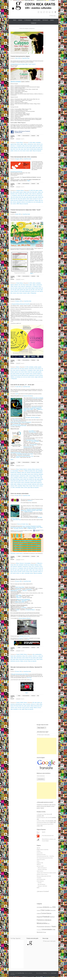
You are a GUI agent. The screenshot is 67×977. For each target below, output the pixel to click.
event (38, 145)
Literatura (18, 190)
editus (25, 195)
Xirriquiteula (24, 600)
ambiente (16, 284)
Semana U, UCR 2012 (42, 886)
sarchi (38, 484)
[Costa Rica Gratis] (33, 5)
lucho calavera (23, 198)
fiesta (40, 288)
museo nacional (17, 482)
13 (29, 190)
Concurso (52, 910)
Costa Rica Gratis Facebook (38, 12)
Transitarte (39, 877)
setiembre (19, 202)
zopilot (23, 709)
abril (36, 470)
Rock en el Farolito (16, 424)
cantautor (26, 368)
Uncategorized (39, 929)
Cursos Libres (36, 20)
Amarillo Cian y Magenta (35, 408)
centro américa (38, 368)
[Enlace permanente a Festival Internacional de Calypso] (27, 43)
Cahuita (18, 144)
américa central (14, 368)
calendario (41, 474)
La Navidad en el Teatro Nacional (44, 814)
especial (34, 145)
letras (12, 198)
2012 (34, 470)
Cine (42, 910)
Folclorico (25, 469)
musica (27, 149)
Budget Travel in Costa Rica (42, 849)
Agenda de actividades (16, 81)
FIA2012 (21, 654)
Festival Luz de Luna (27, 447)
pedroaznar (13, 661)
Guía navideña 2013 (41, 879)
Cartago (34, 475)
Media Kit (39, 864)
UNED (17, 203)
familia (12, 147)
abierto (34, 142)
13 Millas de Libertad (28, 511)
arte (19, 284)
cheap (40, 475)
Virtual (44, 932)
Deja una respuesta (37, 150)
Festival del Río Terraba (15, 452)
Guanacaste (13, 480)
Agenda (20, 20)
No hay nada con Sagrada (37, 397)
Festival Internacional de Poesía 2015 (44, 824)
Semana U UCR (40, 866)
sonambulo (20, 485)
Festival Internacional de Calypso (20, 56)
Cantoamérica (29, 589)
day (26, 145)
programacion (39, 149)
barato (15, 474)
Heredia (39, 197)
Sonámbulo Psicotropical (31, 526)
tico (18, 150)
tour (26, 376)
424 (34, 190)
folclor (22, 147)
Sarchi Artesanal (32, 432)
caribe (12, 286)
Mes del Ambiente (41, 884)
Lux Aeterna (24, 607)
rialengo (36, 200)
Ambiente (46, 907)
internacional (21, 659)
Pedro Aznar (19, 597)
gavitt (27, 147)
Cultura (39, 913)
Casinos (38, 910)
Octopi (28, 409)
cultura (23, 145)
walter (31, 150)
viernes (25, 487)
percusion (16, 200)
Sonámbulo (34, 407)
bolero (36, 192)
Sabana (21, 661)
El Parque (18, 479)
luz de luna (32, 480)
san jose (37, 375)
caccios (31, 474)
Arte (54, 907)
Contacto (39, 851)
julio (31, 289)
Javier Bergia (18, 595)
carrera (30, 475)
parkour (35, 482)
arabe (23, 472)
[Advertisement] (46, 746)
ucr (11, 487)
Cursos (43, 913)
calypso (25, 144)
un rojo (19, 709)
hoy (41, 147)
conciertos (20, 477)
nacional (31, 149)
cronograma (19, 145)
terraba (30, 485)
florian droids (18, 705)
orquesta (39, 373)
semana (15, 150)
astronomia (33, 472)
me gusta (20, 638)
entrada (30, 145)
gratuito (33, 147)
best (31, 192)
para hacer (26, 375)
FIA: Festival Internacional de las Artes (45, 857)
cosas (35, 144)
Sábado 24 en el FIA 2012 (18, 579)
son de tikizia (28, 202)
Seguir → (29, 180)
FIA (29, 657)
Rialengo (37, 417)
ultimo (13, 487)
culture (37, 370)
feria (14, 197)
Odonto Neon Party (17, 419)
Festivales (45, 20)
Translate (33, 23)
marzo (34, 659)
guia (36, 147)
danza (39, 477)
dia (28, 145)
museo (12, 482)
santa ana (34, 484)
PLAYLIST (16, 530)
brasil (29, 474)
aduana (14, 192)
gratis (30, 147)
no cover (39, 198)
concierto (26, 193)
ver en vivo (29, 677)
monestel (27, 373)
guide (39, 147)
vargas (36, 376)
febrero (25, 371)
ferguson (15, 147)
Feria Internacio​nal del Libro (16, 171)
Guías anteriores (40, 881)
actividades (38, 142)
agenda (12, 144)
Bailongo (36, 564)
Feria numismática (35, 441)
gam (25, 197)
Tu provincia (27, 20)
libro (16, 198)
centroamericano (18, 704)
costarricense (39, 193)
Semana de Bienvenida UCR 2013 (44, 876)
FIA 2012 (39, 882)
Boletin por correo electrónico (43, 773)
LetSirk (26, 480)
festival (19, 147)
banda (28, 192)
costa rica (38, 144)
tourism (24, 150)
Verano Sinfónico (15, 299)
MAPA (38, 887)
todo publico (38, 202)
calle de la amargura (15, 475)
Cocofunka (39, 407)
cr (15, 145)
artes (33, 654)
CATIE (37, 475)
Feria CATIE (31, 430)
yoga (29, 487)
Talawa (31, 409)
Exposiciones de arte (41, 854)
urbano (22, 487)
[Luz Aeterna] (26, 607)
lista (19, 149)
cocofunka (15, 477)
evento (41, 145)
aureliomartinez (38, 654)
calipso (21, 144)
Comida (47, 910)
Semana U (38, 469)
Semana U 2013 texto (42, 869)
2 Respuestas (33, 293)
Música (21, 142)
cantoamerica (30, 144)
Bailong (37, 472)
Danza (17, 469)
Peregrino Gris (22, 200)
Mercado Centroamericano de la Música (20, 674)
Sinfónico (12, 376)
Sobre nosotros (40, 871)
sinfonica (23, 202)
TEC (32, 456)
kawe (12, 149)
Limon (17, 149)
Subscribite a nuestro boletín (16, 553)
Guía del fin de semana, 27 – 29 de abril (22, 384)
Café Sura (32, 417)
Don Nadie (28, 417)
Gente (38, 861)
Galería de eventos (41, 859)
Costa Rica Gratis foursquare (50, 12)
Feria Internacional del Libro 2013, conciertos (24, 157)
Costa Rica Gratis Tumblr (52, 12)
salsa (39, 200)
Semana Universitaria (28, 395)
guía (28, 639)
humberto (18, 373)
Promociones (40, 926)
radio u (15, 484)
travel (18, 293)
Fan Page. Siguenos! (15, 938)
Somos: (52, 20)
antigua (24, 192)
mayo (22, 149)
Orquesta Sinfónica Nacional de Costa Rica (21, 304)
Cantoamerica (26, 408)
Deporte (39, 917)
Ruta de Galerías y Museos (24, 618)
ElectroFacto (18, 589)
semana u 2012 (14, 485)
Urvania (17, 609)
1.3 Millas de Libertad (28, 470)
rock (22, 484)
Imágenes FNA (40, 862)
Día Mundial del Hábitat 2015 (43, 822)
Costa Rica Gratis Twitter (41, 12)
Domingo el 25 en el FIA (24, 636)
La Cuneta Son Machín (30, 609)
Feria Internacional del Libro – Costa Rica (45, 856)
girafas (34, 657)
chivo (16, 193)
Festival (17, 142)
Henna (22, 480)
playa (35, 149)
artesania (28, 472)
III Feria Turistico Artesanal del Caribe (18, 425)
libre (14, 149)
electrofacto (19, 657)
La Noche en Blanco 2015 (42, 820)
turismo (27, 150)
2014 (31, 142)
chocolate (20, 193)
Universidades (15, 470)
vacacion (25, 293)
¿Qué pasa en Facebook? (43, 891)
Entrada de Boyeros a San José (43, 817)
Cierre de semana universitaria (19, 493)
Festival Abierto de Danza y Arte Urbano (24, 453)
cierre (12, 477)
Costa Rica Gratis (25, 58)
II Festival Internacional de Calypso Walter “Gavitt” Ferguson (23, 64)
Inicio (14, 20)
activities (36, 367)
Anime (50, 907)
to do (21, 150)
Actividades (39, 907)
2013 (32, 190)
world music (40, 376)
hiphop (17, 659)
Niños (45, 923)
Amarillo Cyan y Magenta (16, 472)
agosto (21, 192)
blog (15, 144)
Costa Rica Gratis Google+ (44, 12)
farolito (24, 479)
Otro (49, 923)
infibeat (32, 705)
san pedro (29, 484)
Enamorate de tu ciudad (31, 440)
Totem (34, 485)
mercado (19, 707)
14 (28, 142)
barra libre (19, 474)
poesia (26, 200)
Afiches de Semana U (42, 867)
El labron (17, 457)
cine (23, 193)
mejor (25, 149)
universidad (17, 487)
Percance (25, 590)
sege (12, 709)
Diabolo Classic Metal (19, 587)
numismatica (27, 482)
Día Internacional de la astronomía (23, 456)
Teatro (27, 485)
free (25, 147)
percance (18, 661)
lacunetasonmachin (29, 659)
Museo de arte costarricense (23, 599)
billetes (25, 474)
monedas (39, 480)
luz (28, 480)
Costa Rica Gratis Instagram (55, 12)
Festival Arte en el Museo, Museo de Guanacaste (21, 422)
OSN (23, 375)
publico (12, 150)
